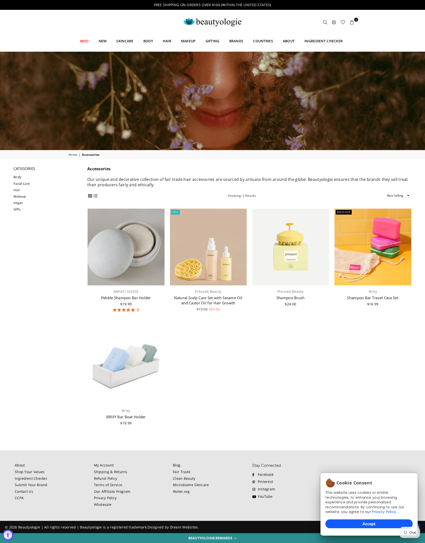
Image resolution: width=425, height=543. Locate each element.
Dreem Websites (184, 527)
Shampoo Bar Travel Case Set (372, 297)
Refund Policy (105, 478)
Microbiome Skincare (191, 484)
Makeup (20, 196)
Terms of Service (108, 484)
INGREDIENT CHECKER (323, 41)
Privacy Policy (384, 511)
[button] (212, 538)
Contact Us (24, 491)
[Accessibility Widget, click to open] (8, 535)
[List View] (95, 195)
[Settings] (334, 22)
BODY (148, 41)
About (20, 465)
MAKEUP (188, 41)
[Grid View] (90, 195)
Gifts (17, 209)
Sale (175, 212)
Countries (263, 41)
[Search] (325, 22)
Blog (176, 465)
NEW (103, 41)
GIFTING (212, 41)
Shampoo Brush (290, 297)
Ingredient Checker (31, 478)
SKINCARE (124, 41)
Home (73, 155)
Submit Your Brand (31, 484)
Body (17, 177)
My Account (104, 465)
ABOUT (289, 41)
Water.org (181, 491)
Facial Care (22, 183)
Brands (236, 41)
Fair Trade (181, 471)
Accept (369, 524)
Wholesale (103, 504)
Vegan (18, 203)
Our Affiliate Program (112, 491)
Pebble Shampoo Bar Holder (126, 297)
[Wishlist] (343, 22)
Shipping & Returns (110, 471)
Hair (17, 190)
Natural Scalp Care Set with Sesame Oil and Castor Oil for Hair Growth (208, 300)
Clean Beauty (184, 478)
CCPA (19, 498)
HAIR (167, 41)
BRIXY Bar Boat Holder (126, 416)
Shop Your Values (30, 471)
